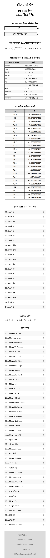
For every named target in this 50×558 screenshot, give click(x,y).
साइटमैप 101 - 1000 (25, 540)
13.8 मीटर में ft (10, 293)
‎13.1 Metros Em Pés (13, 412)
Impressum (25, 549)
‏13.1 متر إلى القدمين (13, 435)
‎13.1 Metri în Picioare (13, 416)
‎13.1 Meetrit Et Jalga (13, 366)
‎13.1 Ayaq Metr (11, 439)
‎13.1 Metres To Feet (13, 525)
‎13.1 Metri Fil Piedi (12, 398)
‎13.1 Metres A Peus (13, 449)
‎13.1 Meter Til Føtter (13, 473)
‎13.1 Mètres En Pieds (14, 375)
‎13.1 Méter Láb (11, 384)
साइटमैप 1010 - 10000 (25, 545)
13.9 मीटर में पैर (10, 297)
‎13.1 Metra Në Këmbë (14, 486)
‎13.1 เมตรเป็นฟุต (12, 491)
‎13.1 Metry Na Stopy (13, 342)
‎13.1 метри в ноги (12, 506)
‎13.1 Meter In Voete (13, 430)
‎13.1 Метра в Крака (13, 338)
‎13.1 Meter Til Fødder (14, 347)
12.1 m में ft (9, 212)
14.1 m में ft (9, 307)
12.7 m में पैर (9, 240)
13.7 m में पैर (9, 288)
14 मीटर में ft (9, 302)
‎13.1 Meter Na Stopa (13, 421)
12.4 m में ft (9, 226)
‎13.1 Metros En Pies (13, 361)
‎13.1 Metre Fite (11, 501)
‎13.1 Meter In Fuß (12, 352)
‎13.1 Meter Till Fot (12, 426)
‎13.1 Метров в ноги (13, 477)
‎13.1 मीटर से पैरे (10, 453)
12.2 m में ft (9, 217)
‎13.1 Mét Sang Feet (13, 510)
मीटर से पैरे (25, 5)
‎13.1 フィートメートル (14, 463)
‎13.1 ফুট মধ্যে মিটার (11, 444)
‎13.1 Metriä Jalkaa (12, 370)
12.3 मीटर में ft (10, 222)
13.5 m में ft (9, 278)
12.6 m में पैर (9, 236)
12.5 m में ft (9, 231)
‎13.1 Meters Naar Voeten (15, 403)
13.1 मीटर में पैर (10, 259)
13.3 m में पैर (9, 269)
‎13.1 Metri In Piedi (12, 389)
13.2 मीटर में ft (10, 264)
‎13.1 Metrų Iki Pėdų (13, 393)
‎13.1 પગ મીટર (10, 496)
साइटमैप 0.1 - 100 (25, 535)
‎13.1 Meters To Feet (13, 333)
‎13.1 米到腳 (10, 520)
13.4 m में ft (9, 274)
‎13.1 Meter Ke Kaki (13, 458)
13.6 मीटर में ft (10, 283)
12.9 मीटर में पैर (10, 250)
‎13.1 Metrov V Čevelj (13, 482)
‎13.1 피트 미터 (11, 468)
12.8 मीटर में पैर (10, 245)
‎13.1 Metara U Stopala (14, 379)
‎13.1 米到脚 (10, 515)
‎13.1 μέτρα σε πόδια (13, 356)
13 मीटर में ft (9, 255)
